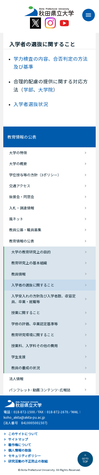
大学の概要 (18, 163)
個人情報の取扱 (19, 450)
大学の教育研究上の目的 (31, 251)
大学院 (45, 89)
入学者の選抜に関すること (32, 285)
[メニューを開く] (85, 15)
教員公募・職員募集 (25, 229)
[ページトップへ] (85, 459)
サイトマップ (18, 439)
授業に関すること (25, 312)
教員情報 (18, 274)
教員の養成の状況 (25, 367)
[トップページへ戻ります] (49, 9)
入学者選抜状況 (30, 104)
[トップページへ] (22, 403)
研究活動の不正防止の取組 (28, 461)
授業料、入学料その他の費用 (34, 345)
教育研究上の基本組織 (29, 262)
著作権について (19, 444)
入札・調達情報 (21, 207)
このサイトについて (23, 433)
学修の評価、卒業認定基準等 (34, 323)
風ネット (16, 218)
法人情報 (16, 378)
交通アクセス (19, 185)
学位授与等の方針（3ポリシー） (35, 174)
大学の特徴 (18, 152)
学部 (28, 89)
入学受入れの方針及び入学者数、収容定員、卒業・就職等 (43, 298)
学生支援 (18, 356)
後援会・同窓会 (21, 196)
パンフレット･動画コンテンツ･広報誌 (39, 389)
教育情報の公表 (21, 137)
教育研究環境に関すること (32, 334)
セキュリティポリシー (24, 455)
